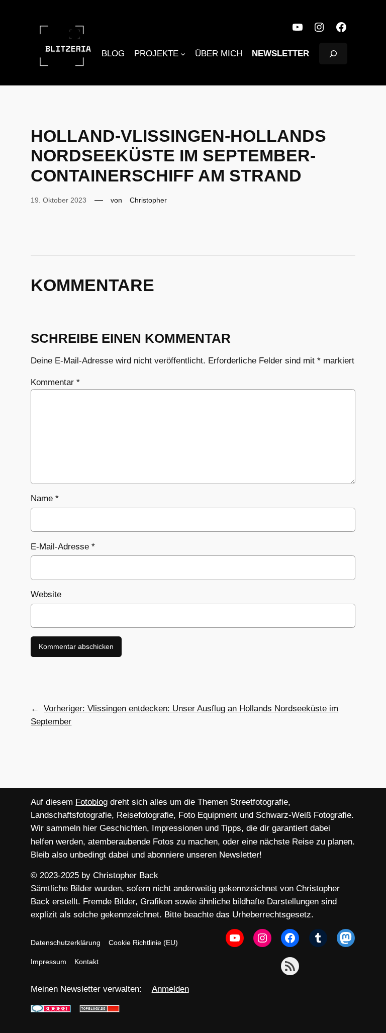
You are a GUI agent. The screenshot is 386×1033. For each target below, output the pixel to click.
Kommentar (55, 382)
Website (46, 594)
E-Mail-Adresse (63, 546)
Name (45, 498)
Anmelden (170, 989)
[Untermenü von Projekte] (182, 53)
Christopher (148, 200)
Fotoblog (91, 802)
